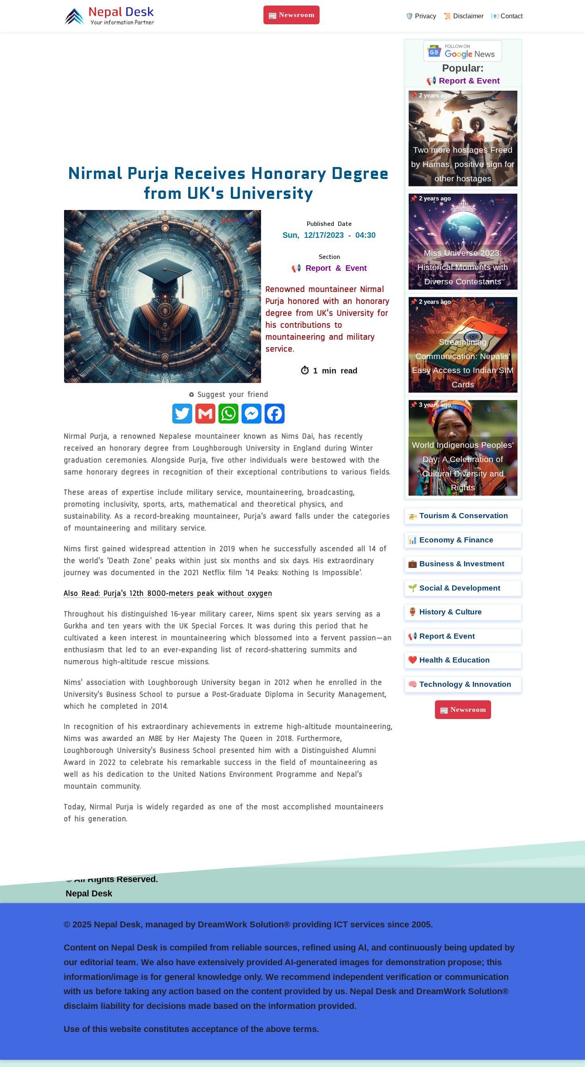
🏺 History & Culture (445, 612)
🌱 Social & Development (454, 588)
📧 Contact (507, 16)
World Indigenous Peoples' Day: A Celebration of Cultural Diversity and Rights (463, 466)
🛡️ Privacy (421, 16)
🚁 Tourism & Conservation (458, 515)
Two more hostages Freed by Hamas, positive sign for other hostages (463, 164)
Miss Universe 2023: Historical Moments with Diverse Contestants (462, 267)
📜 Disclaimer (464, 16)
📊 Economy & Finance (450, 540)
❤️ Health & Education (449, 660)
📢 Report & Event (329, 268)
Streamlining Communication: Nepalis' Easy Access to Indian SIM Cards (463, 363)
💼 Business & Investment (456, 564)
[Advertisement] (228, 99)
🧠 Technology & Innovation (459, 684)
